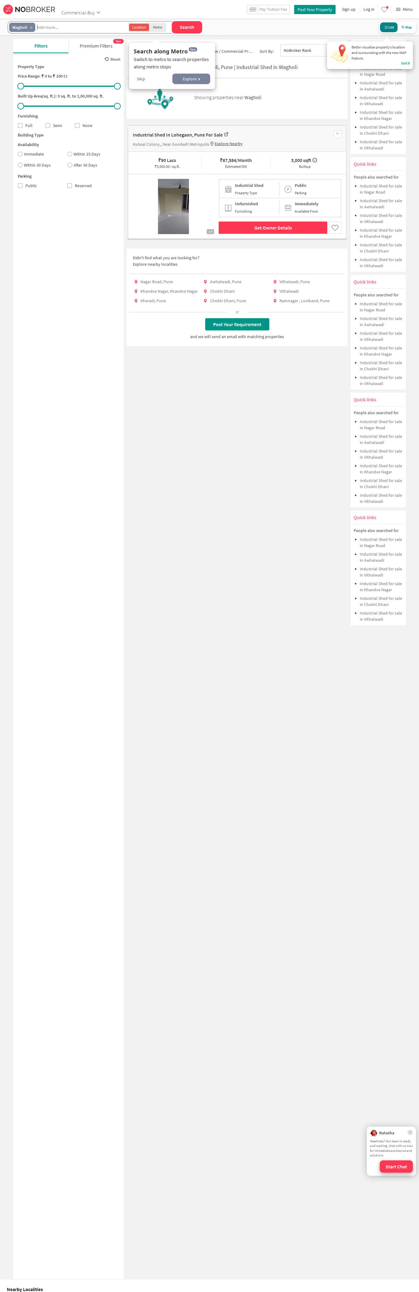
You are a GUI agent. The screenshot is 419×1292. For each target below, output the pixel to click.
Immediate (34, 154)
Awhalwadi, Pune (225, 281)
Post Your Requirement (237, 324)
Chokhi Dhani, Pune (228, 300)
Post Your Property (315, 9)
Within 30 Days (37, 165)
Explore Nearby (229, 143)
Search (187, 27)
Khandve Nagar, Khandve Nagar (169, 291)
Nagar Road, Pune (156, 281)
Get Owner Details (273, 228)
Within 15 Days (87, 154)
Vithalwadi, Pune (294, 281)
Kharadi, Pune (153, 300)
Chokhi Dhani (222, 291)
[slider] (20, 86)
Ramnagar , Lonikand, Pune (304, 300)
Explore (190, 79)
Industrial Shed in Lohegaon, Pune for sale (178, 135)
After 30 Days (85, 165)
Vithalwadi (288, 291)
